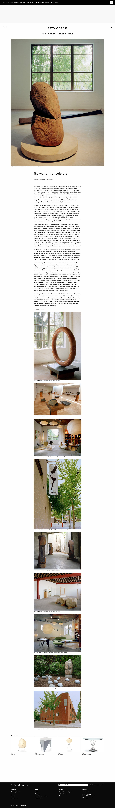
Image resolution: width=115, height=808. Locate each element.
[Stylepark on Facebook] (11, 785)
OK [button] (111, 2)
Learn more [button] (57, 2)
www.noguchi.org (38, 309)
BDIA (59, 796)
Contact (13, 796)
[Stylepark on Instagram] (15, 785)
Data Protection (38, 798)
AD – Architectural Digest (64, 792)
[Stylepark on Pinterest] (19, 785)
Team (12, 794)
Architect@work (62, 794)
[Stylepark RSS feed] (27, 785)
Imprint (36, 792)
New (44, 34)
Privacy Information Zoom (41, 796)
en (6, 27)
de (4, 27)
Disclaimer (37, 794)
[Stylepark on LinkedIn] (23, 785)
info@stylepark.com (87, 797)
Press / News (14, 798)
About (70, 34)
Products (52, 34)
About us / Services (16, 792)
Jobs (12, 800)
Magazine (62, 34)
